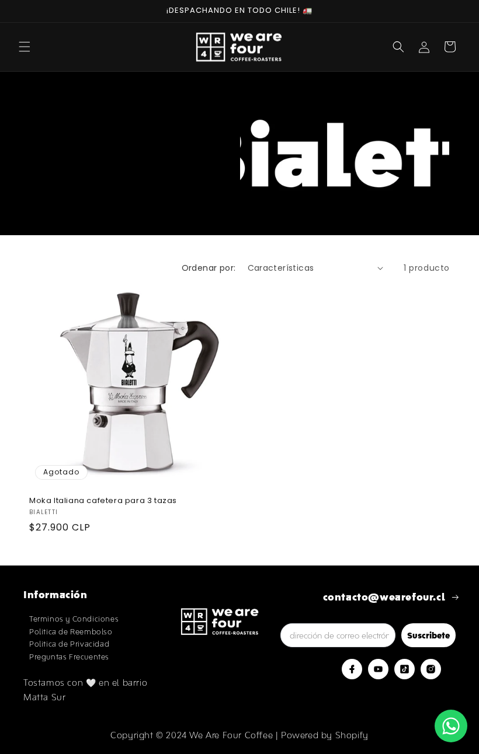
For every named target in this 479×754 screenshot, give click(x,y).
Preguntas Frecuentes (69, 656)
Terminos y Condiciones (74, 619)
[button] (24, 47)
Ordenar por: (209, 268)
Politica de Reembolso (71, 631)
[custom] (352, 669)
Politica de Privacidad (69, 644)
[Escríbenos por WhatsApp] (451, 726)
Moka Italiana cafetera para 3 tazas (103, 501)
